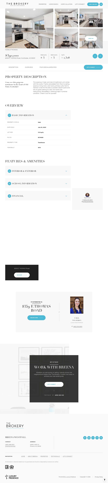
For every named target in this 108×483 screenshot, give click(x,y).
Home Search (53, 4)
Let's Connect (80, 4)
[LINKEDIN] (85, 437)
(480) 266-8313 (93, 4)
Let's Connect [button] (67, 456)
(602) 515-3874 (88, 200)
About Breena (33, 456)
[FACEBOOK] (97, 437)
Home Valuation (66, 4)
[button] (93, 67)
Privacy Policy (99, 477)
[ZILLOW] (89, 437)
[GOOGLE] (101, 437)
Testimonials (55, 456)
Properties (42, 4)
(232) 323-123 (59, 395)
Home (23, 456)
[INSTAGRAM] (93, 437)
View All (90, 38)
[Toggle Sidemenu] (101, 4)
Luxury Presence (71, 477)
